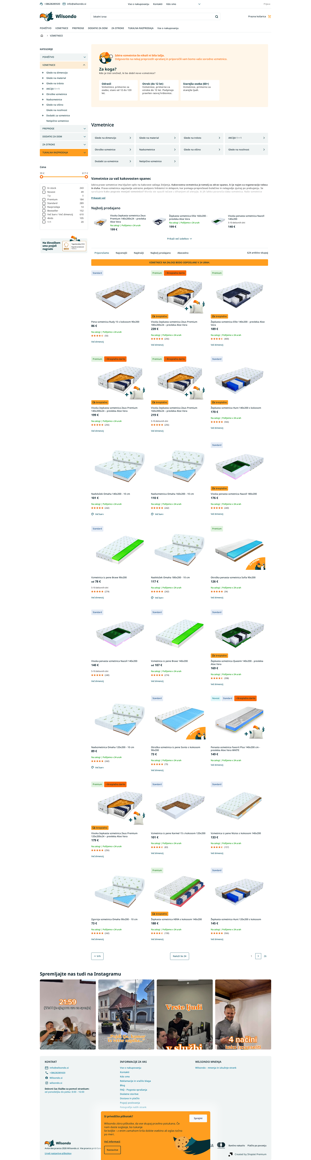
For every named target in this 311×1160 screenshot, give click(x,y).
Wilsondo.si (56, 1077)
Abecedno (183, 252)
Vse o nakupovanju (138, 4)
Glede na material (56, 78)
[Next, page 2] (258, 956)
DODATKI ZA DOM (52, 136)
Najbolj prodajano (161, 252)
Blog (122, 1085)
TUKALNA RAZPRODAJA (55, 152)
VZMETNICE (48, 64)
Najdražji (139, 252)
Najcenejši (121, 252)
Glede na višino (54, 104)
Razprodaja (65, 206)
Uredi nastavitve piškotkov (58, 1153)
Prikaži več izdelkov (178, 238)
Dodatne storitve (129, 1093)
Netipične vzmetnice (57, 120)
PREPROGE (48, 128)
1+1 (65, 221)
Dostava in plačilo (130, 1098)
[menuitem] (45, 28)
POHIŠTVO (48, 56)
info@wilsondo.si (59, 1067)
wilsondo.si (56, 1082)
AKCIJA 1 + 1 (53, 88)
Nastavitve (112, 1149)
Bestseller (65, 210)
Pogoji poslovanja (130, 1102)
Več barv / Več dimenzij (65, 214)
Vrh (99, 956)
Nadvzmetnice (54, 99)
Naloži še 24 (179, 956)
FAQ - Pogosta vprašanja (133, 1089)
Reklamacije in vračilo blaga (135, 1080)
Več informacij (112, 1141)
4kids (65, 218)
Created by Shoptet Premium (250, 1154)
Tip (65, 195)
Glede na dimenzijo (57, 72)
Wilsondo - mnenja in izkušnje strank (215, 1067)
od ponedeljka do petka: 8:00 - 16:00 (67, 1090)
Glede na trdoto (55, 83)
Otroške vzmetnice (56, 94)
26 (265, 956)
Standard (65, 203)
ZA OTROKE (48, 144)
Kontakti (157, 4)
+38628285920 (57, 1072)
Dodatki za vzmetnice (58, 115)
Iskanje (216, 16)
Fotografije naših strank (133, 1107)
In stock (65, 188)
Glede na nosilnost (56, 110)
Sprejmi (198, 1118)
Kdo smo (171, 4)
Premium (65, 199)
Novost (65, 191)
